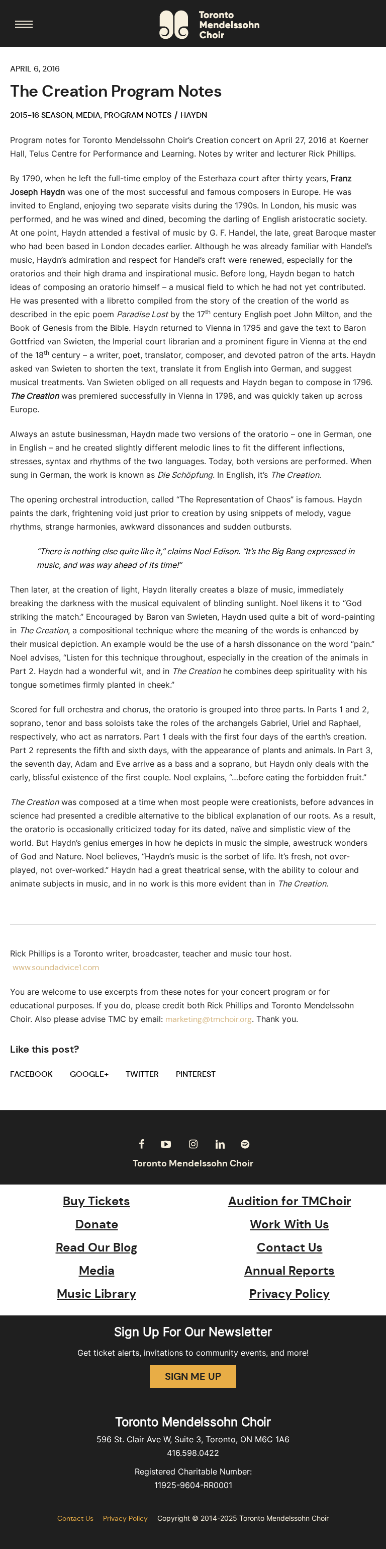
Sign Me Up (193, 1376)
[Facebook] (141, 1144)
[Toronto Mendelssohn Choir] (209, 24)
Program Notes (137, 115)
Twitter (142, 1074)
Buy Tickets (96, 1201)
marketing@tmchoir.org (208, 1019)
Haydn (193, 115)
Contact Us (290, 1247)
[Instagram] (193, 1144)
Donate (96, 1224)
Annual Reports (289, 1270)
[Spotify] (245, 1144)
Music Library (96, 1293)
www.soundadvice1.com (56, 967)
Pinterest (196, 1074)
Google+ (89, 1074)
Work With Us (289, 1224)
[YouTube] (166, 1144)
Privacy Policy (289, 1293)
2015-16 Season (41, 115)
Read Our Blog (97, 1247)
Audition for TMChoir (289, 1201)
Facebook (31, 1074)
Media (88, 115)
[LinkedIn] (220, 1144)
